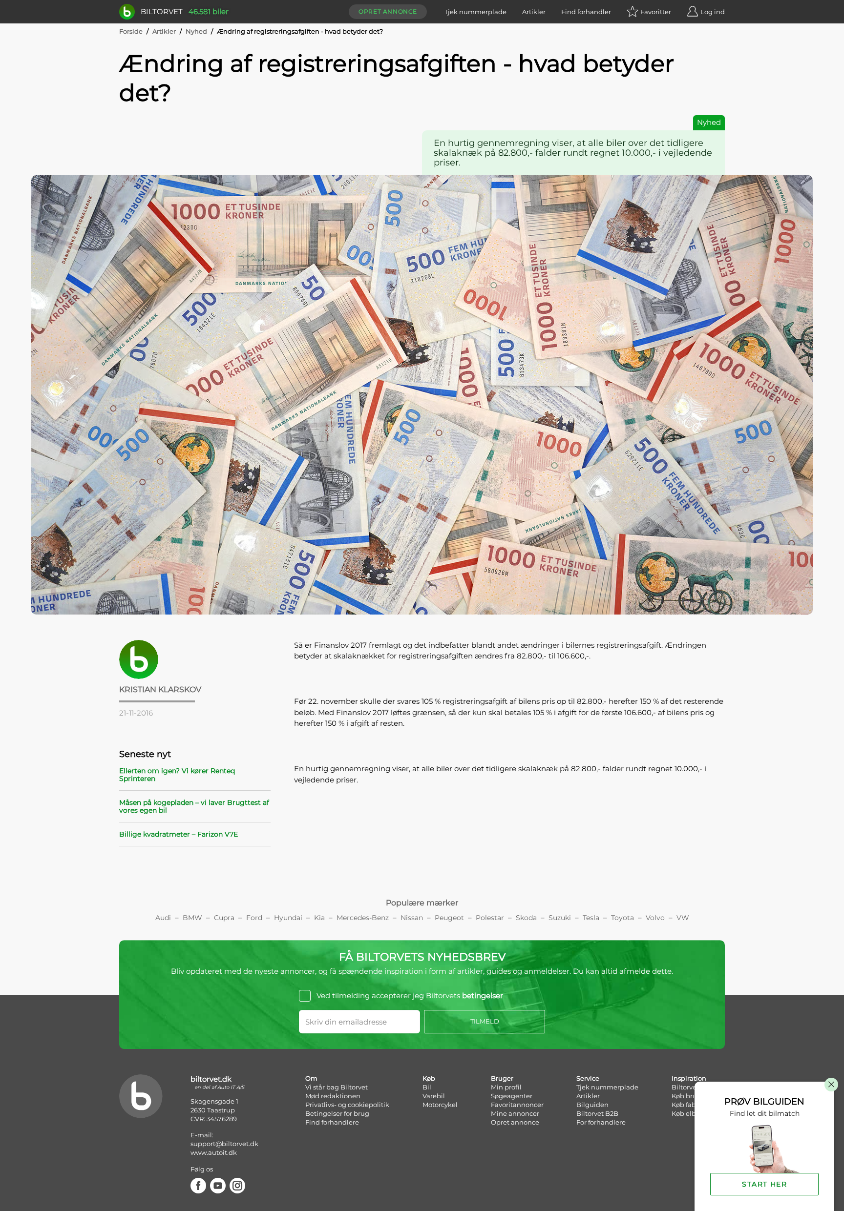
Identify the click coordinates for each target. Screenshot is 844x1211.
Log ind (712, 12)
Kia (319, 917)
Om (311, 1078)
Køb (428, 1078)
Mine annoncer (515, 1113)
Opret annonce (388, 11)
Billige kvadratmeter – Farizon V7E (178, 834)
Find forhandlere (332, 1122)
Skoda (526, 917)
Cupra (224, 917)
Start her (764, 1184)
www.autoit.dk (213, 1152)
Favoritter (655, 12)
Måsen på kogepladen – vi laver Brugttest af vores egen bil (194, 806)
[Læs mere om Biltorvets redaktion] (195, 659)
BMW (192, 917)
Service (587, 1078)
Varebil (433, 1096)
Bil (426, 1087)
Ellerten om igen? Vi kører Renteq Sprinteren (177, 774)
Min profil (506, 1087)
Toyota (622, 917)
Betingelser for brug (337, 1113)
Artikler (534, 12)
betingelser (482, 995)
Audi (163, 917)
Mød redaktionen (332, 1096)
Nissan (412, 917)
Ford (254, 917)
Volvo (655, 917)
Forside (131, 31)
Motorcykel (440, 1104)
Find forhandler (586, 12)
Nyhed (196, 31)
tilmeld (484, 1021)
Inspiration (689, 1078)
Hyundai (288, 917)
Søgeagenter (511, 1096)
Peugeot (449, 917)
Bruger (502, 1078)
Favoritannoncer (517, 1104)
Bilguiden (592, 1104)
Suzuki (560, 917)
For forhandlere (601, 1122)
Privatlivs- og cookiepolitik (347, 1104)
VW (682, 917)
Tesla (591, 917)
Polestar (490, 917)
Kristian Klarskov (160, 689)
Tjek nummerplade (475, 12)
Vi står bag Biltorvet (336, 1087)
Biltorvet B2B (597, 1113)
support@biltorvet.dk (224, 1144)
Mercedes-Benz (363, 917)
